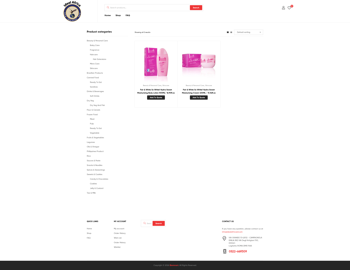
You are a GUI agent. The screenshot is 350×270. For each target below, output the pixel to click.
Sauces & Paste (93, 160)
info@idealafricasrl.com (232, 232)
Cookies (93, 183)
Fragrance (94, 50)
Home (108, 15)
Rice (89, 156)
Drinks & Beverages (95, 91)
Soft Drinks (94, 96)
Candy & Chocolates (99, 179)
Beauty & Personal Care (152, 85)
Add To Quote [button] (156, 97)
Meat (92, 119)
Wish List (118, 238)
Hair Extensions (99, 59)
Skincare (165, 85)
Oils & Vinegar (93, 146)
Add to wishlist (149, 63)
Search (196, 7)
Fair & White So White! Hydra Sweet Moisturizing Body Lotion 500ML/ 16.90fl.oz (156, 91)
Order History (120, 233)
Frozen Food (92, 114)
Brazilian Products (95, 73)
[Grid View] (227, 32)
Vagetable (94, 133)
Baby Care (95, 45)
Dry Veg (90, 100)
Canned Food (93, 77)
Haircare (94, 54)
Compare (156, 63)
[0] (289, 7)
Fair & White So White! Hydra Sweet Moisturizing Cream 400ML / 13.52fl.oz (199, 91)
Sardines (94, 87)
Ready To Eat (96, 82)
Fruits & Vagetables (95, 137)
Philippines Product (95, 151)
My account (119, 228)
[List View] (231, 32)
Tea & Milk (91, 193)
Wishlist (117, 247)
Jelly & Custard (96, 188)
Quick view (162, 63)
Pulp (92, 123)
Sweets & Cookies (94, 174)
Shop (118, 15)
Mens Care (94, 63)
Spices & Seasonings (96, 170)
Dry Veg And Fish (97, 105)
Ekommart (174, 265)
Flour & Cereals (93, 110)
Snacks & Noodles (94, 165)
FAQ (128, 15)
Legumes (91, 142)
